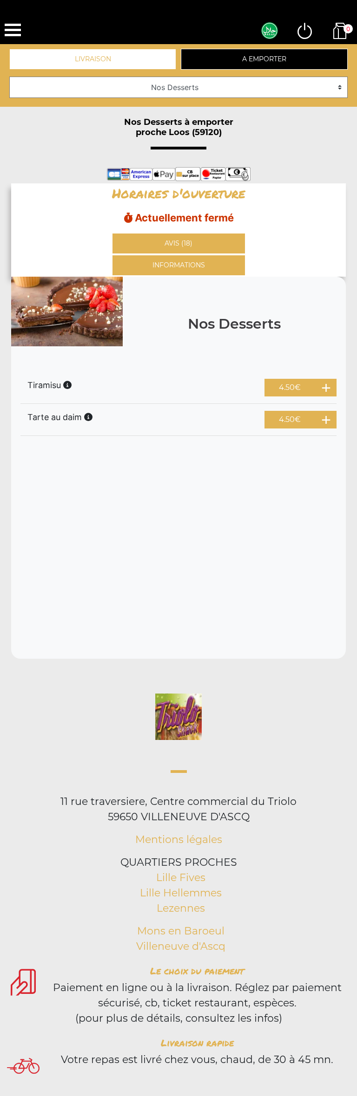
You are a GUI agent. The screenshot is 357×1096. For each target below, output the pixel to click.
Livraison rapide (197, 1042)
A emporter (264, 59)
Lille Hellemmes (181, 893)
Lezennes (181, 908)
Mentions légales (178, 839)
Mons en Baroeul (181, 931)
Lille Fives (180, 877)
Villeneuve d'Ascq (180, 946)
